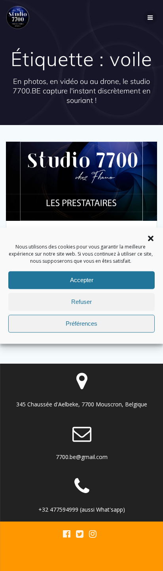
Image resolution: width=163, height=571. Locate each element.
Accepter (81, 280)
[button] (151, 238)
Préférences (81, 323)
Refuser (81, 301)
